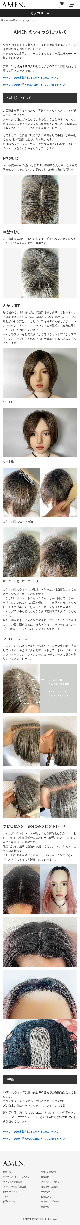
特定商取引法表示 (49, 1186)
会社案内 (45, 1176)
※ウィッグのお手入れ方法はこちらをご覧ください (34, 84)
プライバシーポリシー (51, 1181)
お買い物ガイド (10, 1191)
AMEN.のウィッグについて (16, 1176)
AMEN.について (48, 1171)
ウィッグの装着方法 (12, 1181)
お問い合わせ (9, 1201)
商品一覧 (7, 1171)
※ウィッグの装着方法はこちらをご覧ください (31, 77)
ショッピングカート (50, 1201)
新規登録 (45, 1206)
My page (45, 1191)
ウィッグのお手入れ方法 (14, 1186)
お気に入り (46, 1196)
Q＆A (5, 1196)
